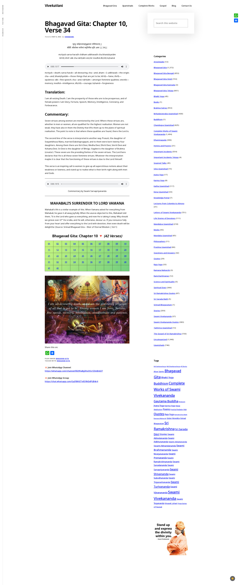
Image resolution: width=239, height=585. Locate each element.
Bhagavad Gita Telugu (163, 90)
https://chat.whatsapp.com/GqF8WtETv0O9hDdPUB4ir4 (71, 381)
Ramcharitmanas (161, 276)
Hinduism (182, 402)
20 (125, 249)
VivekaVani (54, 5)
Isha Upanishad (161, 169)
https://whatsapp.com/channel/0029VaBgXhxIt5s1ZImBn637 (74, 371)
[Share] (236, 20)
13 (66, 249)
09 (117, 243)
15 (83, 249)
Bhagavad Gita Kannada (164, 85)
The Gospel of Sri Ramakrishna (167, 333)
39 (117, 262)
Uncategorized (160, 339)
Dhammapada (160, 140)
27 (100, 256)
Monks (157, 230)
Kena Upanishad (161, 192)
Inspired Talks (160, 163)
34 (74, 262)
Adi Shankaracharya (173, 366)
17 (100, 249)
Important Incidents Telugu (166, 157)
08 (108, 243)
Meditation (158, 409)
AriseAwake (159, 61)
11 (49, 249)
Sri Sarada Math (161, 299)
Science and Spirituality (164, 281)
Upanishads (159, 345)
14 (74, 249)
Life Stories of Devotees (164, 218)
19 (117, 249)
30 (125, 256)
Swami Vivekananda (163, 316)
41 (49, 268)
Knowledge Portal (161, 197)
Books (156, 102)
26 (91, 256)
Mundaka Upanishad (163, 235)
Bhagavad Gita (62, 358)
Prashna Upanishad (162, 247)
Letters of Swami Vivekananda (167, 212)
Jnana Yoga (159, 174)
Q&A (185, 409)
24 (74, 256)
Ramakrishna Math (180, 414)
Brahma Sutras (160, 108)
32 (57, 262)
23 (66, 256)
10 (125, 243)
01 (49, 243)
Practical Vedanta (177, 410)
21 (49, 256)
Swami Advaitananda (178, 442)
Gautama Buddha (166, 401)
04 (74, 243)
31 (49, 262)
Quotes (157, 258)
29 (117, 256)
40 (125, 262)
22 (57, 256)
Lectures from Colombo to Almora (169, 203)
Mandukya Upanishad (163, 224)
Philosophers (159, 241)
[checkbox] (232, 578)
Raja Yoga (158, 264)
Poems (166, 409)
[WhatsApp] (236, 15)
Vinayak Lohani (171, 503)
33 (66, 262)
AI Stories (184, 366)
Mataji (178, 406)
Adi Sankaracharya (160, 366)
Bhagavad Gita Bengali (164, 73)
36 (91, 262)
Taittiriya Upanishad (163, 328)
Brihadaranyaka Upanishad (166, 113)
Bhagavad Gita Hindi (163, 79)
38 (108, 262)
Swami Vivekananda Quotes (166, 322)
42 (57, 268)
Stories (157, 310)
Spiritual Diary (160, 287)
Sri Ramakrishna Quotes (164, 293)
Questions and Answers (164, 253)
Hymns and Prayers (162, 145)
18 (108, 249)
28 (108, 256)
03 (66, 243)
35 (83, 262)
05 (83, 243)
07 (100, 243)
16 (91, 249)
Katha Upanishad (161, 186)
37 (100, 262)
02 (57, 243)
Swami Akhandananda (165, 445)
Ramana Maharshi (162, 270)
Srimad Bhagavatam (163, 304)
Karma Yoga (159, 180)
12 (57, 249)
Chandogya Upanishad (164, 125)
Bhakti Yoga (159, 96)
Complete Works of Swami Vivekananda (169, 389)
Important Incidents (163, 151)
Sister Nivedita (173, 418)
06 (91, 243)
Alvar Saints (159, 371)
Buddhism (158, 119)
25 (83, 256)
